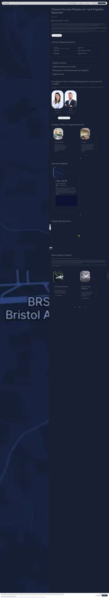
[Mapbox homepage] (51, 248)
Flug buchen (58, 35)
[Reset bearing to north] (50, 229)
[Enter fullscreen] (50, 225)
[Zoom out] (50, 228)
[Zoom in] (50, 226)
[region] (79, 237)
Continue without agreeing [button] (104, 593)
